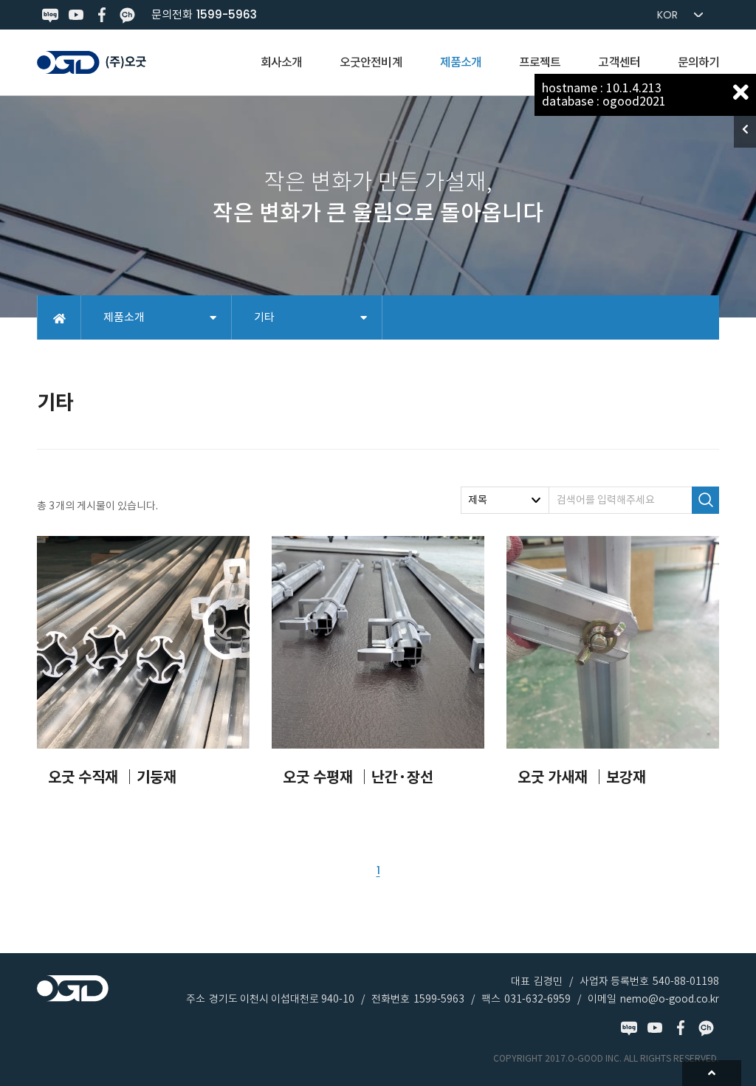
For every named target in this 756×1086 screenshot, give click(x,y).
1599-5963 (226, 14)
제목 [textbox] (477, 499)
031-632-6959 (537, 999)
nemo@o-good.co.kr (669, 999)
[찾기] (705, 500)
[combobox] (505, 500)
